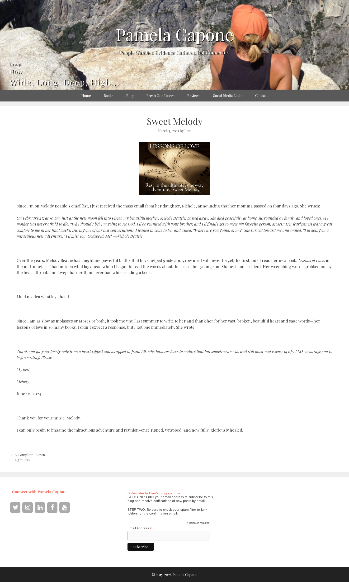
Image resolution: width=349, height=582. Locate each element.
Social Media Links (227, 95)
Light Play (22, 459)
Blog (130, 95)
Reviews (193, 95)
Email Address (139, 528)
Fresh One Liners (160, 95)
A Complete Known (30, 454)
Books (108, 95)
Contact (261, 95)
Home (86, 95)
